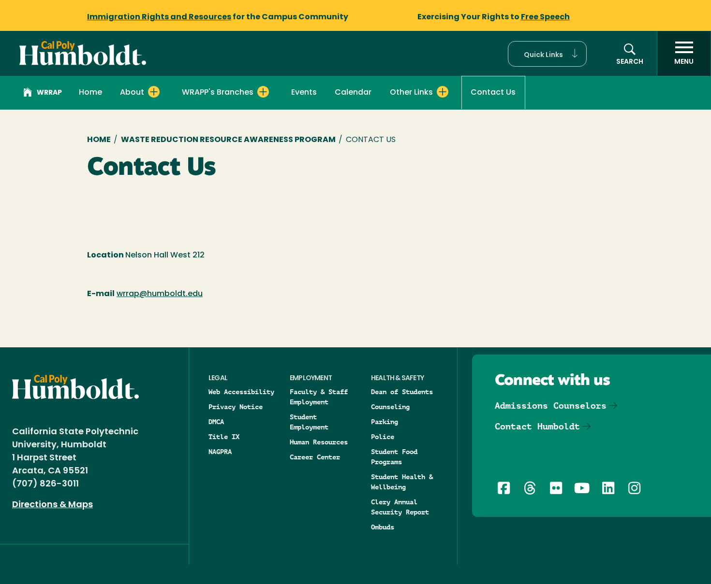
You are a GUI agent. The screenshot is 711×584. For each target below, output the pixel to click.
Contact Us (493, 93)
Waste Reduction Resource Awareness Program (228, 140)
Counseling (390, 407)
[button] (547, 54)
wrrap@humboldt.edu (160, 294)
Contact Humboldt (537, 426)
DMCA (216, 422)
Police (382, 437)
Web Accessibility (241, 392)
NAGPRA (220, 452)
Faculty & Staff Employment (319, 397)
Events (304, 93)
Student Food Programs (394, 457)
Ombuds (382, 527)
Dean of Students (402, 392)
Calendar (353, 93)
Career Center (315, 457)
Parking (384, 422)
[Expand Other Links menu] (442, 92)
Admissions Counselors (551, 405)
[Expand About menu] (154, 92)
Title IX (223, 437)
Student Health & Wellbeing (402, 482)
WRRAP (49, 93)
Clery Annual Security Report (400, 507)
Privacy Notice (235, 407)
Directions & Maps (52, 505)
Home (90, 93)
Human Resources (319, 442)
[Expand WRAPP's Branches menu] (263, 92)
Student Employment (309, 422)
